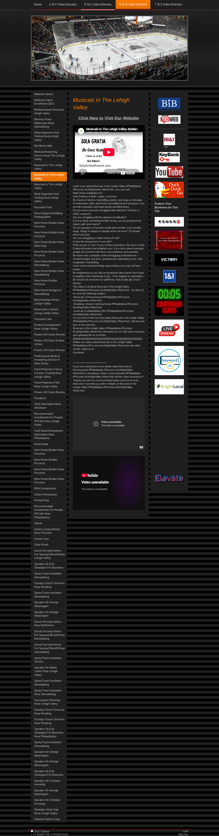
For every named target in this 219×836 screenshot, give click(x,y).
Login (185, 831)
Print (37, 831)
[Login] (169, 139)
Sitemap (45, 831)
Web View (183, 834)
